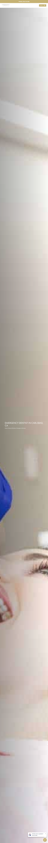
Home (6, 428)
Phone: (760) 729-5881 (24, 1)
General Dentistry (12, 428)
